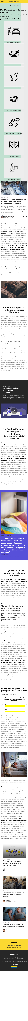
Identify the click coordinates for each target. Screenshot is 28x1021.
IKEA (22, 813)
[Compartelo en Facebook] (23, 216)
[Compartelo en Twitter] (26, 216)
